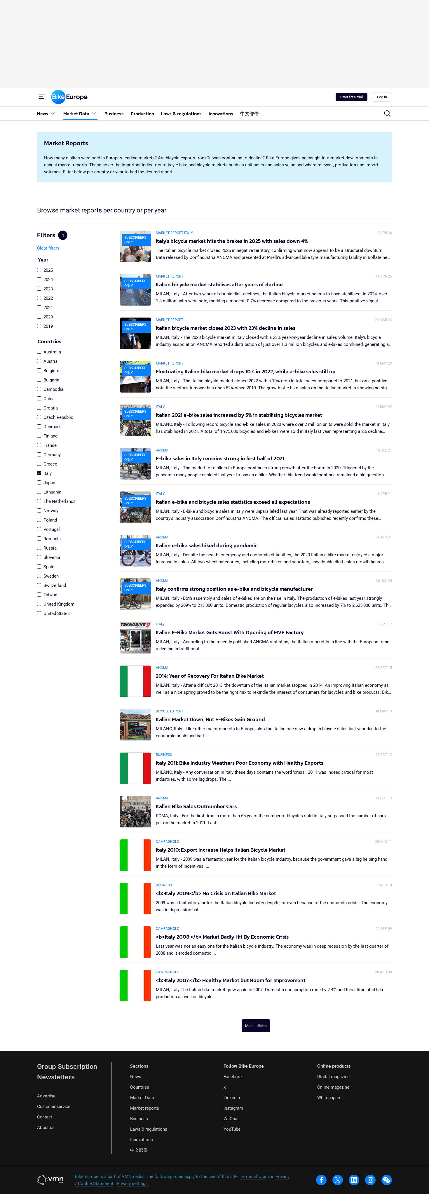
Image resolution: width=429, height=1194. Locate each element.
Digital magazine (333, 1076)
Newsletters (56, 1077)
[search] (387, 113)
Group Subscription (67, 1066)
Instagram (233, 1108)
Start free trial (351, 97)
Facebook (233, 1076)
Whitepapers (329, 1097)
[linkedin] (354, 1180)
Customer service (53, 1106)
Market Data (142, 1097)
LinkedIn (232, 1097)
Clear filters (48, 248)
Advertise (46, 1095)
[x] (337, 1180)
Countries (139, 1087)
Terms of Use (253, 1176)
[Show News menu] (52, 113)
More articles (256, 1026)
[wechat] (386, 1180)
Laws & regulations (148, 1129)
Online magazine (333, 1087)
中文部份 (139, 1150)
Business (139, 1118)
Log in (382, 97)
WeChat (231, 1118)
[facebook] (321, 1180)
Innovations (141, 1139)
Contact (44, 1116)
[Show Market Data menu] (93, 113)
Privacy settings (132, 1183)
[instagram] (370, 1180)
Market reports (144, 1108)
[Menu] (41, 97)
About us (45, 1127)
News (135, 1076)
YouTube (232, 1129)
